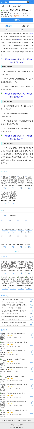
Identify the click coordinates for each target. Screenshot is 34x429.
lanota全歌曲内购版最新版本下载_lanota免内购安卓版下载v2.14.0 (17, 410)
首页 (2, 6)
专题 (24, 420)
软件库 (8, 420)
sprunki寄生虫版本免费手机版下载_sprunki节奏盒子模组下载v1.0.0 (17, 359)
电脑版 (13, 425)
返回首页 (20, 425)
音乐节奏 (16, 16)
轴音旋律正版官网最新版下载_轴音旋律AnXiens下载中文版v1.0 (17, 342)
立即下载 (17, 20)
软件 (8, 6)
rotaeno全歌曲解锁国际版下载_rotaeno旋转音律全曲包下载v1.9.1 (16, 350)
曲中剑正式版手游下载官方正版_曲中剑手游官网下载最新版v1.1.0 (17, 401)
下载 (31, 302)
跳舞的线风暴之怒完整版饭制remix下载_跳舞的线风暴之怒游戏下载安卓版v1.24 (16, 333)
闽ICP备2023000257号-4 (17, 428)
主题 (29, 420)
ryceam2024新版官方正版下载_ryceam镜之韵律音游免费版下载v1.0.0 (16, 376)
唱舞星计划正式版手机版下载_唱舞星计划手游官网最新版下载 (17, 384)
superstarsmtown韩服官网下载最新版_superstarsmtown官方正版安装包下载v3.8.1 (17, 367)
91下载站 (4, 2)
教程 (19, 6)
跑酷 (17, 39)
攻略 (18, 420)
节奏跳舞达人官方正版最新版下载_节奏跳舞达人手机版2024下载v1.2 (17, 393)
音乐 (31, 33)
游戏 (14, 6)
